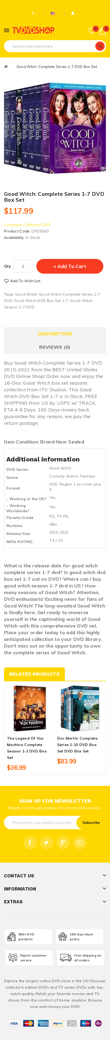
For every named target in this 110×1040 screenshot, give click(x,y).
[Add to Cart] (21, 727)
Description (55, 334)
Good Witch (26, 294)
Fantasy (87, 476)
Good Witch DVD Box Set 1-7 (41, 300)
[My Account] (74, 13)
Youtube (80, 842)
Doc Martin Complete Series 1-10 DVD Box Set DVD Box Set (77, 745)
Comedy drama (63, 476)
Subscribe (91, 822)
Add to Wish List (25, 280)
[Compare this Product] (39, 727)
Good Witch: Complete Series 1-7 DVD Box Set (57, 66)
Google (63, 842)
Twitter (46, 842)
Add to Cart (71, 266)
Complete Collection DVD (27, 224)
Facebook (30, 842)
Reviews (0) (54, 347)
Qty (7, 266)
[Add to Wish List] (30, 727)
